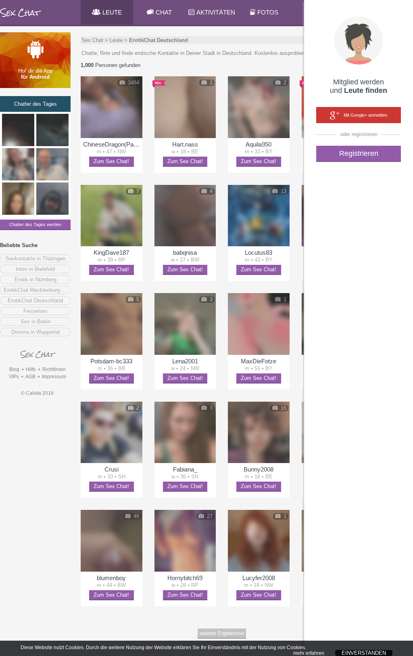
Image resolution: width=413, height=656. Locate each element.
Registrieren (358, 153)
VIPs (14, 376)
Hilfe (31, 369)
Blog (14, 369)
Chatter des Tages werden (35, 224)
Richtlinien (54, 369)
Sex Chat (92, 40)
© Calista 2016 (37, 393)
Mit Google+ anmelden (365, 115)
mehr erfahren (308, 653)
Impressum (54, 376)
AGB (30, 376)
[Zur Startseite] (21, 18)
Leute (116, 40)
